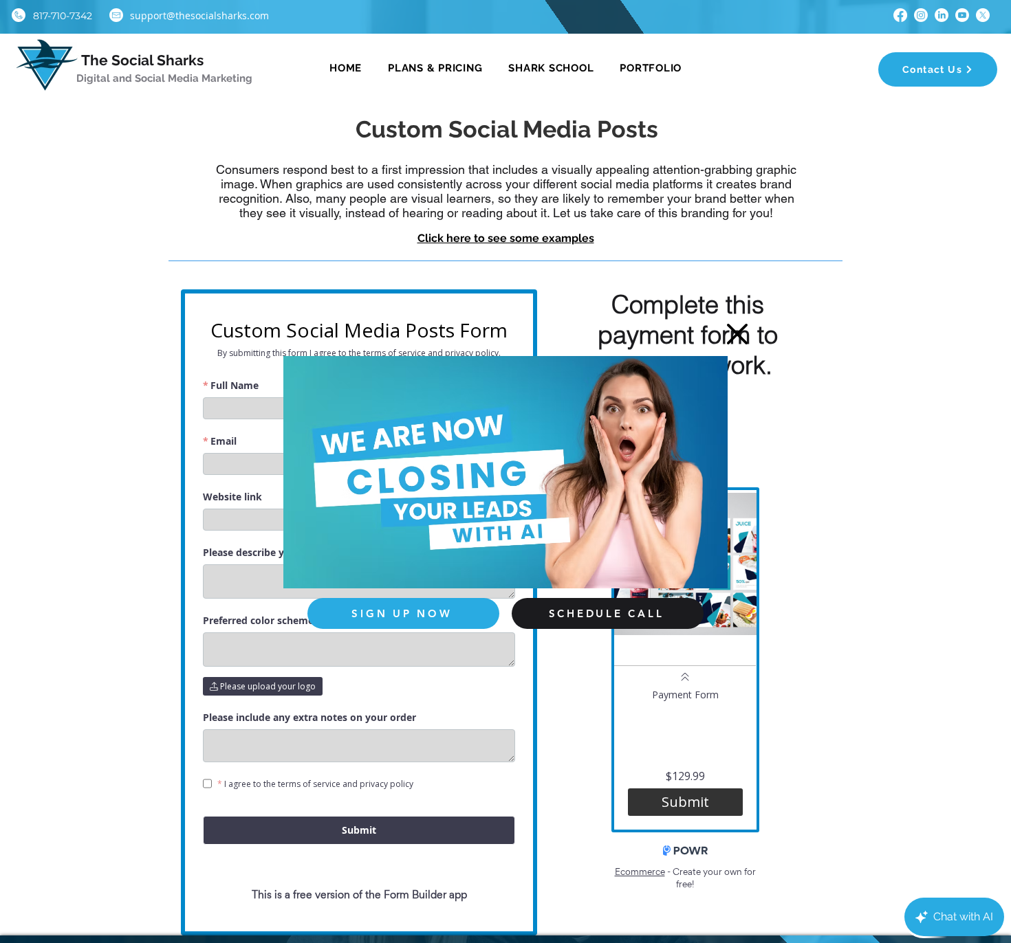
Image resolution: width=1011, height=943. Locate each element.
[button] (737, 334)
